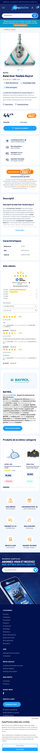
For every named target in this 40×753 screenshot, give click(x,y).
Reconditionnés (8, 640)
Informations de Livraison (11, 653)
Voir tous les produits (12, 428)
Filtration (6, 623)
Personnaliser (20, 745)
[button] (18, 69)
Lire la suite (19, 230)
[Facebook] (3, 693)
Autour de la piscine (9, 635)
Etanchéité (6, 620)
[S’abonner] (35, 570)
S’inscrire (6, 684)
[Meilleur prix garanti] (32, 116)
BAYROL (6, 73)
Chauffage (6, 629)
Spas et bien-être (8, 637)
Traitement (6, 617)
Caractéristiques (22, 104)
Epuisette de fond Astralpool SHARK (12, 467)
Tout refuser (34, 718)
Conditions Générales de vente (13, 665)
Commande (6, 656)
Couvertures (7, 626)
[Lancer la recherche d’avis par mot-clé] (36, 311)
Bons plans (6, 643)
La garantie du (13, 172)
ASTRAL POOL (8, 464)
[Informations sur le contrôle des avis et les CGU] (29, 283)
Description (9, 104)
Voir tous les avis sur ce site (20, 286)
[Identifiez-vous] (32, 8)
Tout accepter (20, 749)
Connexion (6, 681)
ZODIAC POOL (30, 464)
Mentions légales (8, 668)
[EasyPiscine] (20, 8)
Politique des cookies (10, 671)
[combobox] (20, 15)
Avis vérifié (8, 319)
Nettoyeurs (6, 632)
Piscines (6, 614)
